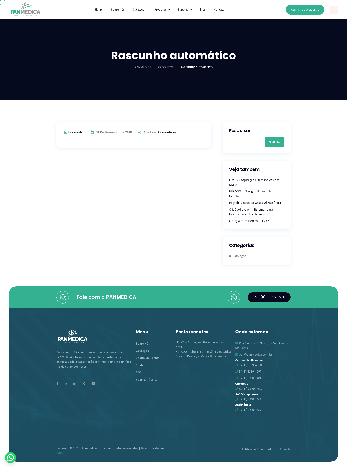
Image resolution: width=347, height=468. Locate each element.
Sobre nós (118, 9)
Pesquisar (240, 130)
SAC (138, 372)
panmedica (76, 132)
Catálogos (139, 9)
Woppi (60, 453)
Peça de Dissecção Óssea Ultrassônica (255, 203)
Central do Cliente (305, 9)
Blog (203, 9)
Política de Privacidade (257, 449)
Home (99, 9)
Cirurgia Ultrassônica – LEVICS (249, 221)
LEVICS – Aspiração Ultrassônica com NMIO (200, 345)
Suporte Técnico (146, 379)
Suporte (183, 9)
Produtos (160, 9)
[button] (10, 457)
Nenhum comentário (160, 132)
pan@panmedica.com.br (255, 355)
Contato (219, 9)
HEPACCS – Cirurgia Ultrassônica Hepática (203, 351)
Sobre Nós (143, 343)
